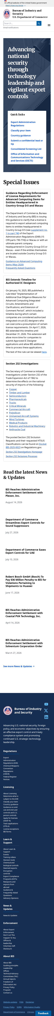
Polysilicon (14, 412)
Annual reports (9, 979)
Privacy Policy (9, 1007)
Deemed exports (10, 868)
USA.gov (30, 1012)
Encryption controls (7, 872)
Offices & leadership (7, 941)
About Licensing (10, 793)
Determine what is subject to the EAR (10, 797)
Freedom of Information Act (9, 983)
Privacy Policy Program (9, 988)
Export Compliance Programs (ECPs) (11, 877)
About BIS (7, 962)
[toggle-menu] (49, 25)
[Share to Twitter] (46, 711)
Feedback (43, 1013)
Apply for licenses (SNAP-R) (10, 819)
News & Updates (10, 915)
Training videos (9, 857)
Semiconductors (17, 395)
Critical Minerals (17, 406)
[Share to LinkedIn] (46, 717)
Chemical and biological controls (10, 864)
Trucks (12, 402)
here (44, 351)
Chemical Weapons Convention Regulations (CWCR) (11, 770)
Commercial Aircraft (19, 409)
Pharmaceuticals (18, 399)
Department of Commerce (14, 1012)
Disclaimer (30, 1002)
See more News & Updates (17, 666)
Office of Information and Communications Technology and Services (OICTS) (27, 157)
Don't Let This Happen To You (9, 936)
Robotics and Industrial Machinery (27, 426)
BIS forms (7, 831)
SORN (19, 1007)
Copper (13, 389)
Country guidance (21, 135)
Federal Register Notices (10, 778)
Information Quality (32, 1007)
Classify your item (21, 130)
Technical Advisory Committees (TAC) (10, 975)
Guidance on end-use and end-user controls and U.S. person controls (10, 811)
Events (6, 854)
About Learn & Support (9, 850)
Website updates (10, 1002)
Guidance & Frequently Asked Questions (10, 893)
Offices (6, 971)
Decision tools (9, 860)
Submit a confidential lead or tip (27, 142)
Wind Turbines (16, 419)
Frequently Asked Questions (20, 268)
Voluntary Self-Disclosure (9, 947)
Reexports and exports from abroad (9, 884)
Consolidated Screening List (26, 148)
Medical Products (18, 422)
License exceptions (11, 829)
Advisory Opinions (10, 898)
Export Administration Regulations (23, 124)
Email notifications (11, 27)
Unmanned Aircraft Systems (24, 416)
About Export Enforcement (8, 931)
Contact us (7, 992)
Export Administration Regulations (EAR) (10, 760)
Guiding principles (10, 965)
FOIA (21, 1002)
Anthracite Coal (17, 429)
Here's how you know (14, 5)
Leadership (7, 968)
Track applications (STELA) (10, 825)
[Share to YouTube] (46, 704)
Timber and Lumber (19, 392)
